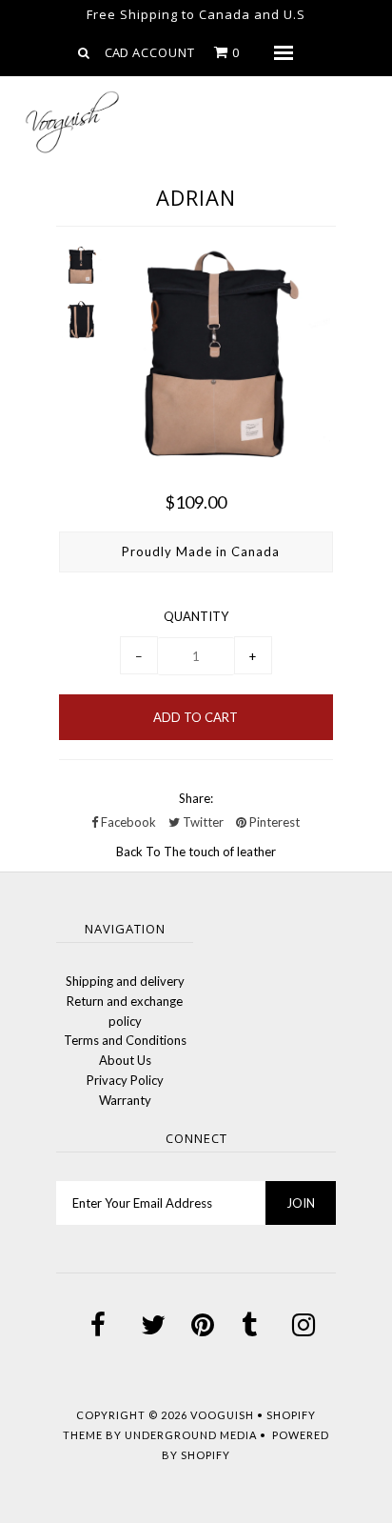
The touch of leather (220, 851)
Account (163, 52)
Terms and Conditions (125, 1040)
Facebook (127, 822)
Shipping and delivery (125, 981)
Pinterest (273, 822)
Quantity (196, 616)
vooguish (222, 1415)
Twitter (202, 822)
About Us (125, 1060)
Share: (196, 798)
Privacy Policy (125, 1080)
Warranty (125, 1100)
